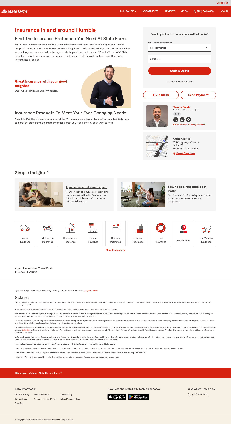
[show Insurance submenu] (135, 11)
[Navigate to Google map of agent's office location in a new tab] (188, 119)
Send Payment (198, 95)
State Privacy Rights (70, 399)
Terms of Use (21, 399)
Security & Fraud (42, 394)
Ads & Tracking (22, 394)
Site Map (19, 403)
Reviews (170, 11)
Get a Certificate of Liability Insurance (189, 125)
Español (221, 3)
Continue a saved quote (179, 81)
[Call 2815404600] (175, 119)
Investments (150, 11)
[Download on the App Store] (116, 397)
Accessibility (66, 394)
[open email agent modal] (182, 120)
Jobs (184, 11)
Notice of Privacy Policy (45, 399)
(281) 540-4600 (205, 11)
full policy (26, 330)
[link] (14, 11)
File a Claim (161, 95)
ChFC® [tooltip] (177, 114)
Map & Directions (185, 153)
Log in (224, 11)
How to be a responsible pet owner (187, 188)
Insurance (127, 11)
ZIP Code (155, 59)
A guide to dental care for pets (86, 187)
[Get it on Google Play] (138, 397)
